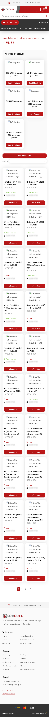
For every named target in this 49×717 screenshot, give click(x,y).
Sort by (5, 161)
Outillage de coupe (26, 655)
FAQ (30, 28)
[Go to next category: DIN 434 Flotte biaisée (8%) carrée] (14, 73)
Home (5, 636)
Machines (6, 669)
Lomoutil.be (42, 22)
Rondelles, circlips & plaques (28, 38)
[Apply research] (46, 16)
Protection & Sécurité (27, 662)
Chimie (22, 666)
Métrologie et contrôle (10, 666)
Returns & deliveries (27, 640)
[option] (25, 3)
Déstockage (23, 28)
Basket (5, 640)
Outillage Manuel (8, 662)
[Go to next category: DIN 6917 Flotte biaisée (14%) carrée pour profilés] (34, 102)
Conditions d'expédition (9, 28)
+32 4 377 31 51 (8, 691)
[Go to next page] (34, 589)
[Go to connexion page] (38, 9)
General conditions (40, 28)
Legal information (26, 643)
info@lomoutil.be (9, 694)
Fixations (13, 38)
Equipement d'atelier (27, 669)
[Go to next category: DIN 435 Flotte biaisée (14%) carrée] (34, 73)
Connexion (6, 643)
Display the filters (24, 156)
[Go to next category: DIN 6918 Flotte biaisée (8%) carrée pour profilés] (14, 133)
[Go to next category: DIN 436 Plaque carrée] (14, 102)
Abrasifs (23, 658)
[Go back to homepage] (8, 9)
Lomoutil (6, 38)
